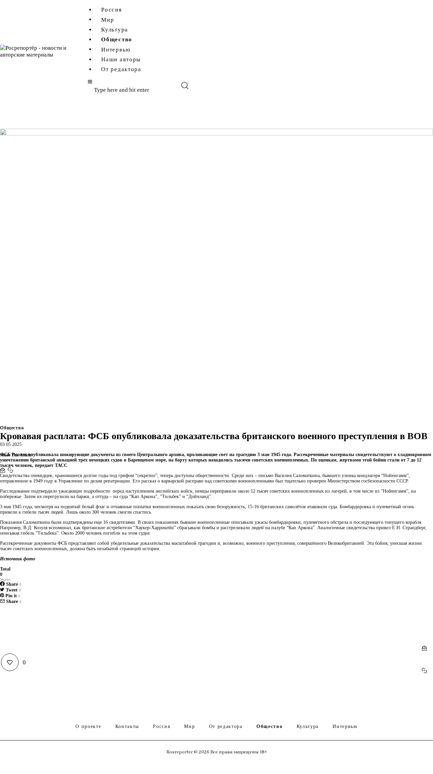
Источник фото (17, 558)
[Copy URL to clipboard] (10, 470)
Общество (12, 428)
